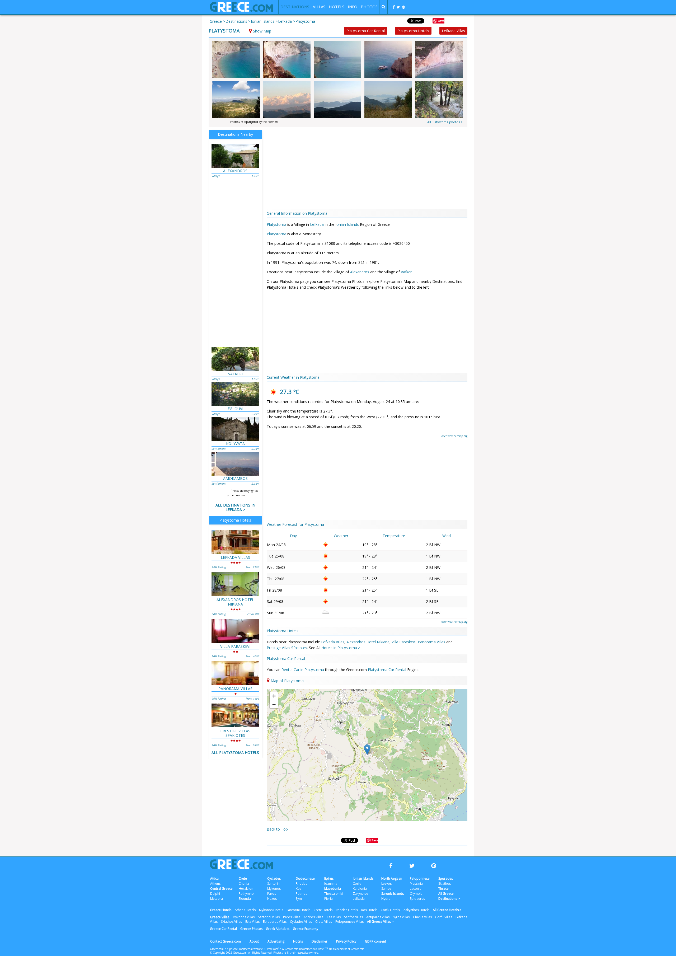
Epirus (329, 878)
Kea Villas (334, 917)
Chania (244, 883)
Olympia (416, 893)
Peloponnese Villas (349, 921)
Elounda (245, 898)
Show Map (262, 31)
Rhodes (301, 883)
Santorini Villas (269, 917)
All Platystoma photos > (445, 122)
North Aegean (391, 878)
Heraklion (246, 888)
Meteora (216, 898)
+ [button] (274, 696)
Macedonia (332, 888)
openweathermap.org (454, 436)
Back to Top (277, 829)
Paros (271, 893)
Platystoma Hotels (413, 30)
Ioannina (330, 883)
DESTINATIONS (294, 6)
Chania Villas (422, 917)
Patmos (301, 893)
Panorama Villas (431, 641)
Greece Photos (251, 928)
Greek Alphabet (277, 928)
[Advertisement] (498, 108)
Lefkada (317, 224)
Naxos (272, 898)
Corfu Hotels (390, 910)
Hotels (298, 941)
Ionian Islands (347, 224)
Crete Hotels (323, 910)
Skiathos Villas (231, 921)
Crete (243, 878)
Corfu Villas (443, 917)
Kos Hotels (369, 910)
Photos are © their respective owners (295, 952)
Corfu (357, 883)
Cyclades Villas (301, 921)
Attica (214, 878)
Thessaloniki (333, 893)
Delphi (215, 893)
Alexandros (359, 271)
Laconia (415, 888)
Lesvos (386, 883)
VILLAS (319, 6)
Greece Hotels (220, 910)
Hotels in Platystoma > (340, 647)
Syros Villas (401, 917)
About (254, 941)
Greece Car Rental (223, 928)
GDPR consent (375, 941)
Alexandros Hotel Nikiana (367, 641)
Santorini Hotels (298, 910)
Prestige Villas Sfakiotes (287, 647)
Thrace (443, 888)
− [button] (274, 704)
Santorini (273, 883)
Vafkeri (406, 271)
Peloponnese (420, 878)
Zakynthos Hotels (416, 910)
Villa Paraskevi (404, 641)
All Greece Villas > (380, 921)
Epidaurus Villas (275, 921)
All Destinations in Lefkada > (235, 507)
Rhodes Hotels (347, 910)
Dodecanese (305, 878)
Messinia (416, 883)
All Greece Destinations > (449, 896)
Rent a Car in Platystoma (303, 669)
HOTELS (336, 6)
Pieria (328, 898)
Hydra (386, 898)
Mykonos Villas (244, 917)
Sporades (445, 878)
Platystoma (224, 30)
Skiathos (444, 883)
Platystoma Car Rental (365, 30)
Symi (299, 898)
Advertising (275, 941)
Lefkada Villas (453, 30)
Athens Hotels (245, 910)
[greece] (241, 10)
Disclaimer (319, 941)
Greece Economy (305, 928)
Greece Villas (219, 917)
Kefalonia (360, 888)
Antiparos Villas (377, 917)
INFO (352, 6)
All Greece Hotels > (447, 910)
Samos (386, 888)
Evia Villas (252, 921)
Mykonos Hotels (271, 910)
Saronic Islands (392, 893)
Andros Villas (313, 917)
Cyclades (274, 878)
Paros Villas (291, 917)
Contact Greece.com (225, 941)
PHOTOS (369, 6)
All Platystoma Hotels (235, 752)
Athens (215, 883)
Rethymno (246, 893)
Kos (298, 888)
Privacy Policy (346, 941)
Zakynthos (360, 893)
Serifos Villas (353, 917)
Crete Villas (323, 921)
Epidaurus (417, 898)
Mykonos (274, 888)
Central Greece (221, 888)
